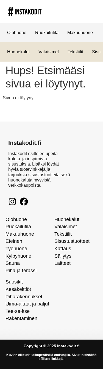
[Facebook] (24, 201)
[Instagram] (12, 201)
